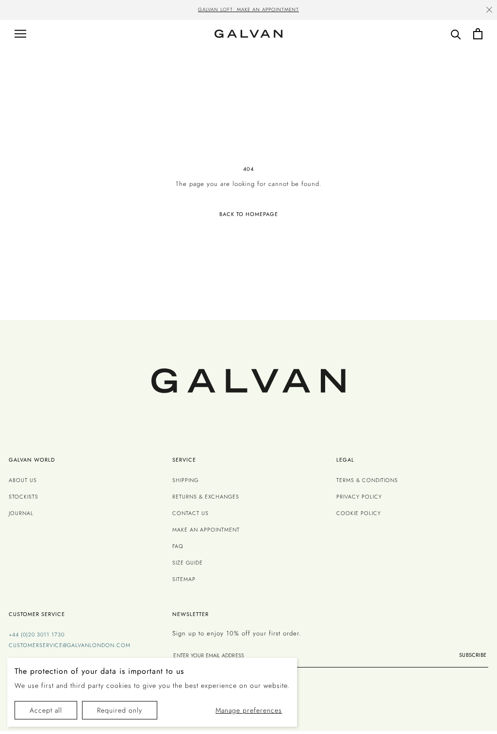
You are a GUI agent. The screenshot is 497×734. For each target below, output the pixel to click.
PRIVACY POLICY (359, 496)
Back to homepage (248, 214)
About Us (23, 480)
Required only (119, 710)
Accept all (46, 710)
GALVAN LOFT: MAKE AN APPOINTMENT (248, 9)
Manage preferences (248, 710)
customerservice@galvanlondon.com (70, 645)
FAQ (177, 546)
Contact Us (190, 513)
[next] (407, 11)
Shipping (185, 480)
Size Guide (187, 563)
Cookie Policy (358, 513)
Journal (21, 513)
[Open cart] (477, 33)
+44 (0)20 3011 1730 (37, 634)
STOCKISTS (23, 496)
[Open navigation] (20, 34)
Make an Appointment (206, 530)
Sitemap (184, 579)
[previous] (90, 11)
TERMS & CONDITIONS (367, 480)
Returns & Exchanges (205, 496)
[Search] (456, 34)
